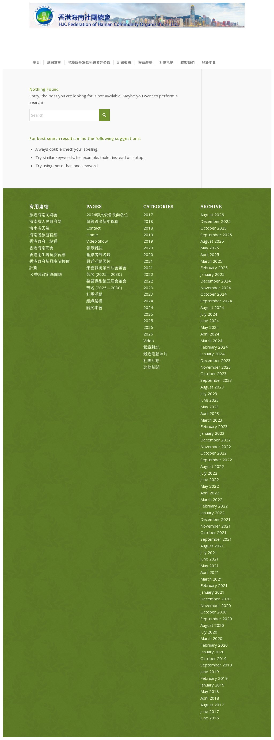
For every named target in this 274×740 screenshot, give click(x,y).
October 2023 (213, 373)
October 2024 (213, 294)
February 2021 (214, 585)
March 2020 (211, 638)
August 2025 (212, 241)
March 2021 (211, 579)
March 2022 (211, 499)
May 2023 (209, 406)
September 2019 (216, 664)
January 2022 (212, 512)
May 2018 (209, 691)
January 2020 (212, 651)
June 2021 (209, 559)
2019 (148, 234)
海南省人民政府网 (45, 221)
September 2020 (216, 618)
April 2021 (209, 572)
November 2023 (215, 367)
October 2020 (213, 612)
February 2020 (214, 645)
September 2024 (216, 300)
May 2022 (209, 486)
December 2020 (215, 598)
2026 (148, 327)
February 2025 (214, 267)
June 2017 (209, 711)
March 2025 (211, 261)
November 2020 (215, 605)
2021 (148, 261)
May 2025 (209, 247)
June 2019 (209, 671)
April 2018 (209, 698)
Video (148, 340)
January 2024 (212, 353)
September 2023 (216, 380)
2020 (148, 247)
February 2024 (214, 347)
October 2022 (213, 453)
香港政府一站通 (43, 241)
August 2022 (212, 466)
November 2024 (215, 287)
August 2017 (212, 704)
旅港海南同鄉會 (43, 214)
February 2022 (214, 506)
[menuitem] (36, 62)
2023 (148, 287)
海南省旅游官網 (43, 234)
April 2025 (209, 254)
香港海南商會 (41, 247)
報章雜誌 (94, 247)
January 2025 (212, 274)
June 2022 (209, 479)
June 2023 (209, 400)
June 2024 (209, 320)
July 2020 (208, 632)
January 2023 (212, 433)
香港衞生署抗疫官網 (47, 254)
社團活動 (94, 294)
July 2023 (208, 393)
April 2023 (209, 413)
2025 (148, 314)
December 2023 (215, 360)
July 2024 (208, 314)
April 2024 (209, 334)
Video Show (97, 241)
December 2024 (215, 281)
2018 (148, 221)
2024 (148, 300)
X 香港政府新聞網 (45, 274)
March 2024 (211, 340)
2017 (148, 214)
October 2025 (213, 228)
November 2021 (215, 526)
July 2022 (208, 473)
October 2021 (213, 532)
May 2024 (209, 327)
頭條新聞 (151, 367)
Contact (93, 228)
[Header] (137, 29)
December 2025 (215, 221)
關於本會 (94, 307)
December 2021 (215, 519)
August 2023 (212, 387)
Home (92, 234)
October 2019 (213, 658)
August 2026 (212, 214)
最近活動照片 (98, 261)
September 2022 (216, 459)
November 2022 (215, 446)
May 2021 (209, 565)
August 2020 (212, 625)
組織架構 (94, 300)
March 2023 (211, 420)
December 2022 (215, 440)
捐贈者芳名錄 (98, 254)
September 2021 (216, 539)
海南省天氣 (39, 228)
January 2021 (212, 592)
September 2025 (216, 234)
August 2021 (212, 545)
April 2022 (209, 492)
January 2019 (212, 685)
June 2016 (209, 717)
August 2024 (212, 307)
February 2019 (214, 678)
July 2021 (208, 552)
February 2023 (214, 426)
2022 (148, 274)
